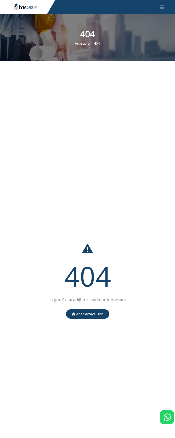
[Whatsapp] (167, 417)
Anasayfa (82, 43)
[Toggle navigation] (162, 7)
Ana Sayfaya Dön (89, 314)
